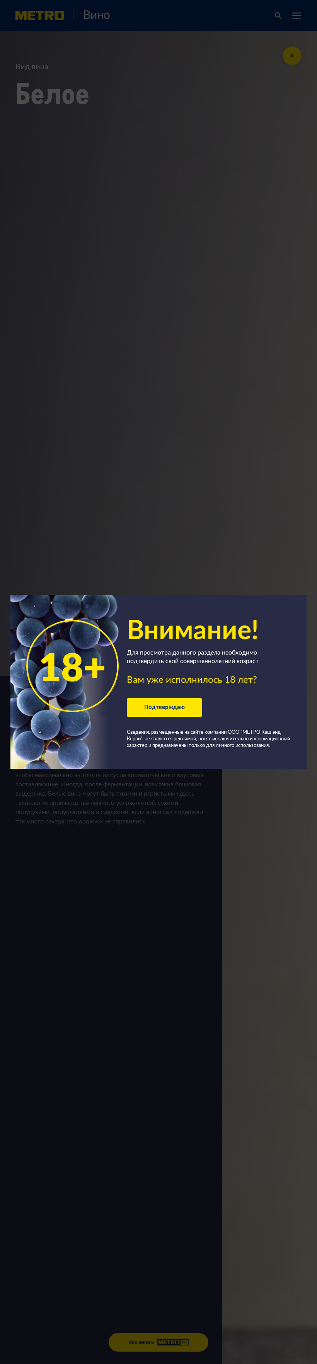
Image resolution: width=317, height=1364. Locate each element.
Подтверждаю (164, 707)
